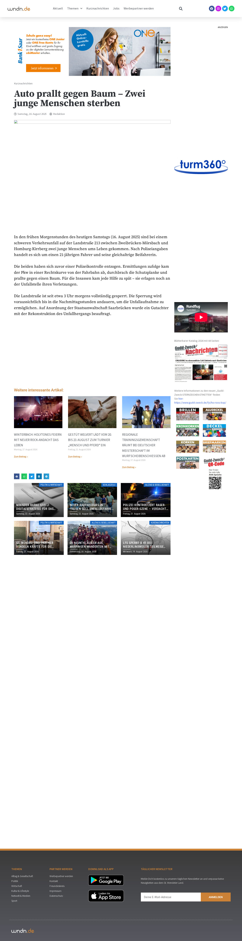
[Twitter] (225, 8)
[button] (16, 476)
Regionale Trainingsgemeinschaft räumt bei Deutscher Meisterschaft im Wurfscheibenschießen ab (143, 445)
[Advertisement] (92, 353)
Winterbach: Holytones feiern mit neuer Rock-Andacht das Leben (38, 439)
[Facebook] (212, 8)
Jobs (116, 8)
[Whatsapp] (231, 8)
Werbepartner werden (139, 8)
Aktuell (58, 8)
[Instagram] (218, 8)
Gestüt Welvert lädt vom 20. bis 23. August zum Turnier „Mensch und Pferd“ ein (90, 439)
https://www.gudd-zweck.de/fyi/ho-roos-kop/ (200, 402)
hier (180, 398)
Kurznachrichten (97, 8)
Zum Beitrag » (21, 456)
